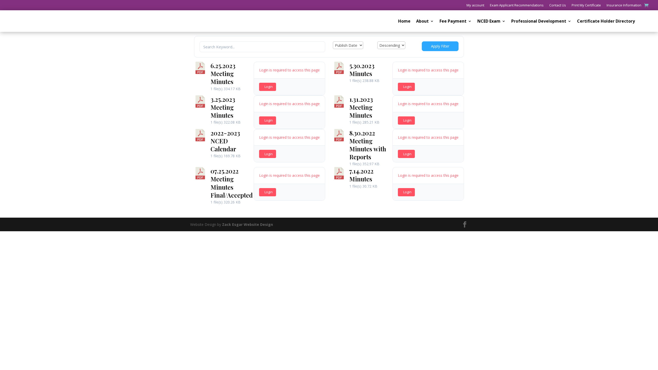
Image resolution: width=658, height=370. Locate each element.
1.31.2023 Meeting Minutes (361, 107)
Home (404, 21)
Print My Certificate (586, 5)
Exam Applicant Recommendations (517, 5)
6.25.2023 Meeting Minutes (223, 73)
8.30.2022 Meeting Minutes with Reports (367, 145)
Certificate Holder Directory (606, 21)
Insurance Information (624, 5)
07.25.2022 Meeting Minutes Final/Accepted (232, 183)
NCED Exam (488, 21)
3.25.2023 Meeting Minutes (223, 107)
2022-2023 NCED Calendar (225, 141)
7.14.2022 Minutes (361, 175)
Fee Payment (453, 21)
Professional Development (538, 21)
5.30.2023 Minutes (361, 69)
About (422, 21)
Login (268, 86)
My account (475, 5)
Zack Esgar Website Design (247, 224)
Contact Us (557, 5)
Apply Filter (440, 46)
